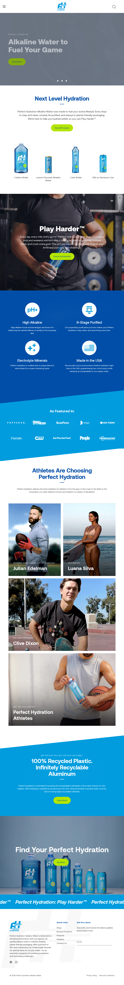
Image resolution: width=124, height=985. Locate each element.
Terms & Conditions (106, 975)
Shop (59, 928)
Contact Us (62, 943)
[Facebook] (11, 962)
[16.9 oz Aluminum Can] (103, 158)
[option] (62, 49)
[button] (58, 81)
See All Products (62, 128)
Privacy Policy (92, 975)
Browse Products (64, 931)
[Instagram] (16, 962)
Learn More (17, 63)
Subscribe (107, 942)
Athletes (60, 939)
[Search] (114, 7)
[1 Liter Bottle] (75, 158)
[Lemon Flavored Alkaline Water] (48, 158)
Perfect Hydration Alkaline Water (28, 975)
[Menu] (4, 6)
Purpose (60, 935)
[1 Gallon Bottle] (20, 158)
